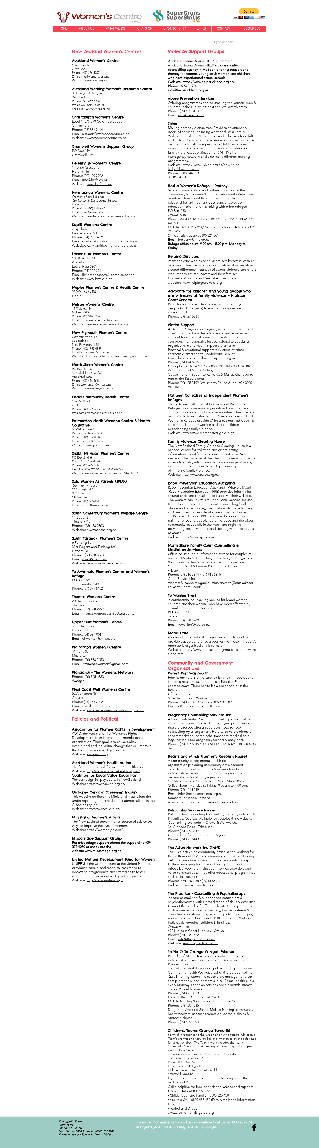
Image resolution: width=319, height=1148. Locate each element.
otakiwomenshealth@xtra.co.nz (101, 413)
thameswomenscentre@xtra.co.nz (108, 613)
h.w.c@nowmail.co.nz (95, 212)
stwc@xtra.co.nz (94, 559)
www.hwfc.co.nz (99, 184)
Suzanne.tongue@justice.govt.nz (206, 583)
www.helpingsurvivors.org (202, 282)
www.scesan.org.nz (101, 530)
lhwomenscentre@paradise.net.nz (108, 275)
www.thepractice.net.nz (200, 943)
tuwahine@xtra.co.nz (194, 624)
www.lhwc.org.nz (99, 279)
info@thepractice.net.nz (196, 939)
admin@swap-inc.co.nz (96, 505)
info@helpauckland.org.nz (188, 90)
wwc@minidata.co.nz (98, 706)
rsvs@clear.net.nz (191, 115)
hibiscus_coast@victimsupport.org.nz (206, 358)
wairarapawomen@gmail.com (105, 664)
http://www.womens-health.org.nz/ (113, 771)
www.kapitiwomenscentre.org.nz (111, 245)
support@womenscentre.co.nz (105, 134)
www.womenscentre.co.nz (106, 138)
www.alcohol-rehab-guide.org (191, 1112)
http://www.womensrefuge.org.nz (208, 433)
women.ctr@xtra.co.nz (96, 384)
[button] (249, 13)
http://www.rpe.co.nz (198, 537)
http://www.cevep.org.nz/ (106, 784)
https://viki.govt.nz (180, 1074)
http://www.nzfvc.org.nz (201, 474)
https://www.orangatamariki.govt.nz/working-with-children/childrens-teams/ (202, 1056)
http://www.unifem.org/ (105, 880)
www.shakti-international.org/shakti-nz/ (111, 473)
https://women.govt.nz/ (105, 830)
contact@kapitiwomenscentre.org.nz (110, 241)
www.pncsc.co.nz (97, 445)
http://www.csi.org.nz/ (103, 809)
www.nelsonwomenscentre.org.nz (109, 324)
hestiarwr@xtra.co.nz (193, 239)
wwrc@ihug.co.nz (92, 105)
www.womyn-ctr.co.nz (99, 388)
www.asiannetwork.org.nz (202, 885)
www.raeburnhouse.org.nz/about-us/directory (203, 802)
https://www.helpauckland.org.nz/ (208, 82)
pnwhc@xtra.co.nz (94, 441)
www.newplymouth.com (131, 356)
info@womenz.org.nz (95, 76)
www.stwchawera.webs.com (108, 563)
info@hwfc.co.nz (94, 180)
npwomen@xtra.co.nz (95, 352)
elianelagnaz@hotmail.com (199, 706)
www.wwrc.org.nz (98, 109)
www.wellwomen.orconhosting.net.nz (115, 710)
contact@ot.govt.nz (191, 1066)
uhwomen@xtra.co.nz (98, 638)
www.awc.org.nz (96, 80)
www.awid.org (97, 754)
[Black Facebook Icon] (254, 1127)
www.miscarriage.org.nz (103, 851)
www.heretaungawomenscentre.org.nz (112, 216)
